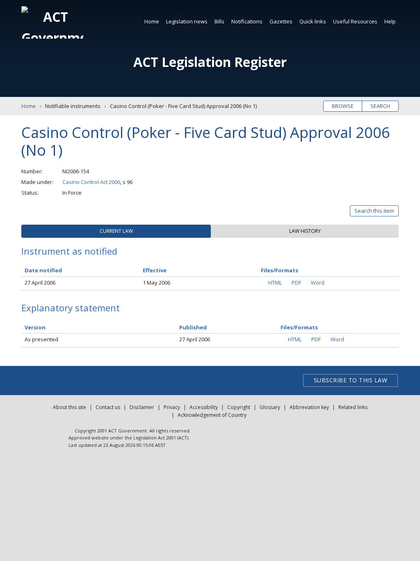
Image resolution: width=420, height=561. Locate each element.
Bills (219, 21)
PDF (296, 282)
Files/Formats (299, 327)
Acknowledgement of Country (212, 415)
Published (193, 327)
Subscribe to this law (351, 380)
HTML (275, 282)
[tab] (116, 231)
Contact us (108, 407)
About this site (69, 407)
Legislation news (187, 21)
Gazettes (280, 21)
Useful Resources (355, 21)
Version (35, 327)
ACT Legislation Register (210, 62)
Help (390, 21)
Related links (353, 407)
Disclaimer (142, 407)
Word (317, 282)
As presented (41, 339)
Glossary (270, 407)
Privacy (172, 407)
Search (380, 106)
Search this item (374, 210)
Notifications (246, 21)
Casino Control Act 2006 (91, 182)
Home (151, 21)
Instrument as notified (69, 251)
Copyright (238, 407)
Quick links (312, 21)
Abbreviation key (309, 407)
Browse (343, 106)
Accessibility (203, 407)
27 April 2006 (40, 282)
